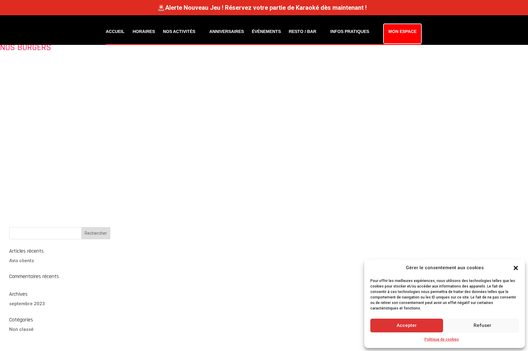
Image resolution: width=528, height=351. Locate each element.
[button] (516, 268)
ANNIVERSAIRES (226, 31)
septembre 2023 (27, 303)
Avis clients (21, 260)
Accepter (407, 325)
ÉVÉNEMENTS (266, 31)
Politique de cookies (441, 339)
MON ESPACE (402, 31)
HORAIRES (144, 31)
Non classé (21, 329)
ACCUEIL (115, 31)
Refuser (482, 325)
